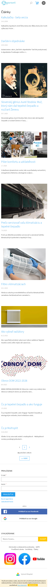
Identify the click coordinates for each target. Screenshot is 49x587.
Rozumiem (32, 585)
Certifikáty (28, 549)
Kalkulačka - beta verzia (14, 17)
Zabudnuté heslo (7, 502)
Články (36, 549)
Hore (25, 458)
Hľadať (43, 539)
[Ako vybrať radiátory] (24, 317)
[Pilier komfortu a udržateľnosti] (24, 144)
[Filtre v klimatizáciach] (24, 264)
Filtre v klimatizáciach (13, 284)
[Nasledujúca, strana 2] (24, 447)
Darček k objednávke (13, 41)
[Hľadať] (31, 3)
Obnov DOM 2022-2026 (14, 381)
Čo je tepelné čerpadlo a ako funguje (21, 404)
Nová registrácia (7, 499)
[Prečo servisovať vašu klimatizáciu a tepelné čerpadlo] (24, 201)
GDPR (38, 547)
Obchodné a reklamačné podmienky (21, 547)
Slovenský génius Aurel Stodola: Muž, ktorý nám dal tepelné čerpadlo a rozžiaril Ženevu (21, 106)
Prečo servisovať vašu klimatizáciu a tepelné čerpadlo (21, 224)
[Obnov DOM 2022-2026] (24, 365)
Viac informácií (22, 585)
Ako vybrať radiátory (12, 332)
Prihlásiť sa (8, 494)
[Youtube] (39, 559)
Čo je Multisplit (9, 428)
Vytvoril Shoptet (27, 574)
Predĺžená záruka (17, 549)
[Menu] (43, 3)
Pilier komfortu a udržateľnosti (18, 162)
